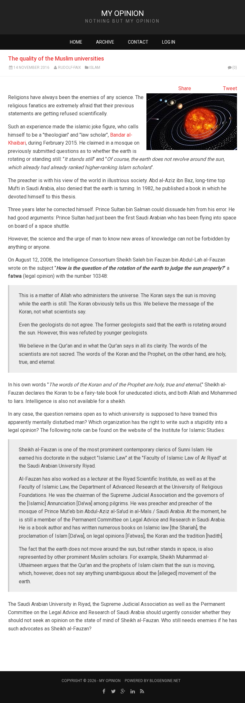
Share (184, 88)
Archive (105, 42)
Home (76, 42)
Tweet (230, 88)
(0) (234, 67)
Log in (168, 42)
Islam (94, 67)
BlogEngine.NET (165, 680)
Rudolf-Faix (69, 67)
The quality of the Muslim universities (56, 58)
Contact (138, 42)
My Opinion (122, 13)
